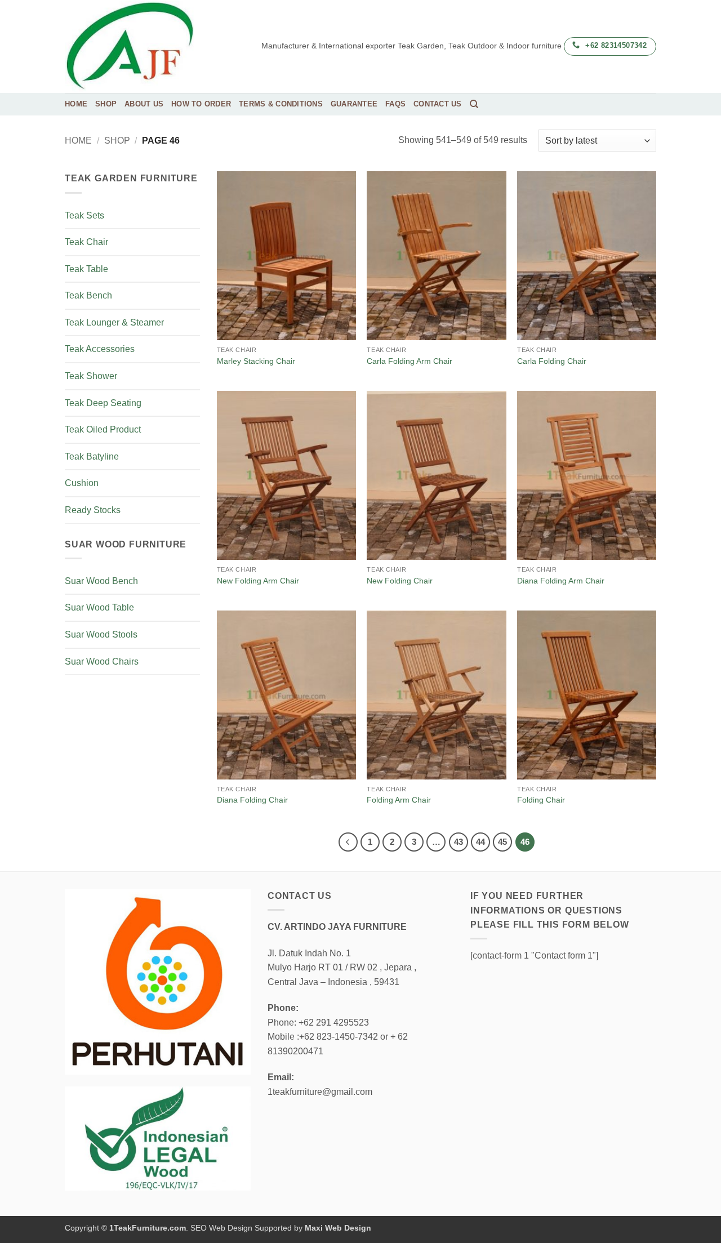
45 (502, 842)
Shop (106, 104)
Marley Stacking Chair (256, 361)
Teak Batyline (92, 456)
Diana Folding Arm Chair (560, 580)
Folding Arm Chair (399, 799)
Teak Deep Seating (103, 403)
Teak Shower (91, 376)
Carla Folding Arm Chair (409, 361)
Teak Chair (86, 242)
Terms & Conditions (281, 104)
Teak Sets (84, 215)
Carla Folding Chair (551, 361)
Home (76, 104)
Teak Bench (88, 295)
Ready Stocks (93, 510)
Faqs (395, 104)
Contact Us (437, 104)
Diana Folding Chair (252, 799)
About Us (143, 104)
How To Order (201, 104)
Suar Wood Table (99, 607)
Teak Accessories (100, 349)
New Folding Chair (400, 580)
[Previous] (348, 842)
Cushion (82, 483)
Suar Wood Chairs (102, 661)
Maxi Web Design (338, 1227)
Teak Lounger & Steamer (114, 322)
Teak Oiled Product (103, 429)
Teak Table (86, 269)
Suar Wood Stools (101, 634)
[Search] (474, 104)
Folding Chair (541, 799)
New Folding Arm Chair (258, 580)
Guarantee (354, 104)
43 (458, 842)
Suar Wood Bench (101, 581)
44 (480, 842)
